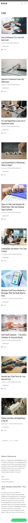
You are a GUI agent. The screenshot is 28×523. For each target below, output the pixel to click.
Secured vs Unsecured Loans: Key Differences (12, 80)
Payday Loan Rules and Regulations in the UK (13, 419)
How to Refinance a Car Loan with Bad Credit (12, 38)
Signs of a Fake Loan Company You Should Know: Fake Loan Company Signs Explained (12, 207)
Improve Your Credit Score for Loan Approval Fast (13, 377)
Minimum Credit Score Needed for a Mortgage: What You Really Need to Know (13, 293)
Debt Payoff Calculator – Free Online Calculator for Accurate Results (13, 336)
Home (3, 477)
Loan (4, 49)
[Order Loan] (4, 3)
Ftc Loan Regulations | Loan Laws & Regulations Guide (13, 122)
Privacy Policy (5, 479)
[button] (22, 3)
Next (17, 440)
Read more (6, 46)
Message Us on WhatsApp (20, 520)
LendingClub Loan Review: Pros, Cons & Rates (14, 250)
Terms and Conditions (7, 482)
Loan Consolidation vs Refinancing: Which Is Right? (13, 164)
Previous (4, 440)
